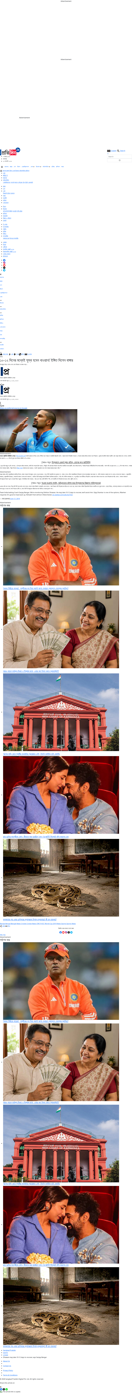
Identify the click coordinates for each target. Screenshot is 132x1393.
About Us (6, 1361)
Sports (63, 924)
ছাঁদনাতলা (5, 256)
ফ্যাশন (16, 182)
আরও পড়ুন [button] (3, 935)
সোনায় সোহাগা (6, 254)
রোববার (4, 242)
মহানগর (6, 167)
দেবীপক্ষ (5, 247)
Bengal (8, 924)
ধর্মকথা (4, 200)
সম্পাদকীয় (5, 236)
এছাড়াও (2, 349)
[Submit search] (119, 160)
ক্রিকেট (5, 193)
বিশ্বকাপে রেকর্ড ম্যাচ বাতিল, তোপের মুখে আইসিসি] (71, 462)
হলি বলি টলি (6, 211)
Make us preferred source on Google (13, 408)
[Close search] (108, 154)
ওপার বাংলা (5, 203)
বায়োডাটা (5, 216)
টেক (24, 182)
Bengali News (16, 924)
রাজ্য (11, 167)
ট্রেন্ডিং (4, 229)
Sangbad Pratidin (9, 1350)
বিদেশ (18, 167)
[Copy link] (3, 384)
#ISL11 (5, 175)
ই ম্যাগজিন (6, 227)
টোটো (26, 182)
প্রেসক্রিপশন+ (25, 167)
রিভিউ (10, 211)
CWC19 (39, 924)
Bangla (2, 924)
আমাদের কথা (6, 238)
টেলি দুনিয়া (19, 211)
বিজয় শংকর (20, 468)
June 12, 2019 (15, 499)
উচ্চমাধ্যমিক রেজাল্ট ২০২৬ (9, 251)
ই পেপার (5, 224)
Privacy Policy (8, 1370)
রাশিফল (58, 167)
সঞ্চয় (62, 167)
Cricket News (32, 924)
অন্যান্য (12, 193)
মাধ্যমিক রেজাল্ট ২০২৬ (8, 249)
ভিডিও (4, 234)
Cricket (24, 924)
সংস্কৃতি (15, 211)
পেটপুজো (20, 182)
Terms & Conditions (10, 1375)
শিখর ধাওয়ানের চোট (21, 456)
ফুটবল (8, 193)
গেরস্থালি (30, 182)
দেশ (15, 167)
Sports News (71, 924)
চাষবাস (4, 220)
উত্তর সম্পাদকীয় (14, 238)
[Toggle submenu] (1, 300)
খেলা (32, 167)
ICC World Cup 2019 (49, 924)
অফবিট (5, 198)
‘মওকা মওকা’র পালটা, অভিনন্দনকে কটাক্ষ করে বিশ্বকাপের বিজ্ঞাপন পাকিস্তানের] (71, 482)
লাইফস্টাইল (46, 167)
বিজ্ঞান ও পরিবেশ (7, 218)
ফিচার (4, 244)
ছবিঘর (53, 167)
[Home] (10, 151)
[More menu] (130, 166)
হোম (4, 173)
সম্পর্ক (12, 182)
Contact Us (7, 1366)
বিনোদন (38, 167)
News (59, 924)
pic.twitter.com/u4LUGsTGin (62, 495)
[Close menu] (0, 274)
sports (5, 1353)
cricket (5, 1355)
